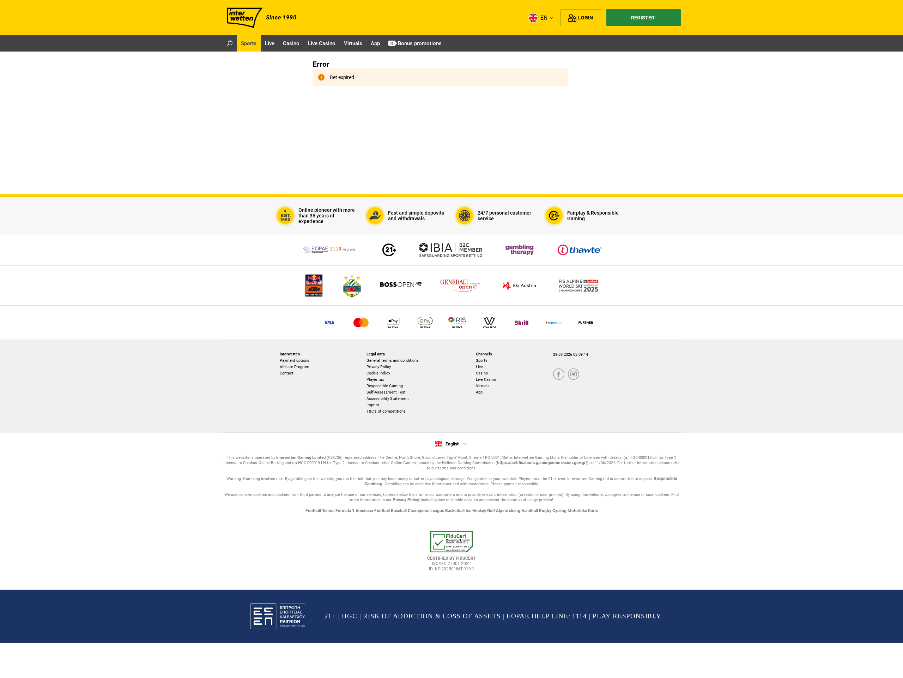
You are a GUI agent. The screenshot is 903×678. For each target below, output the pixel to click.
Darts (593, 510)
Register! (643, 17)
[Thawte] (580, 250)
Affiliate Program (294, 367)
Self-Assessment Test (386, 392)
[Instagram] (573, 374)
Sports (481, 360)
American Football (373, 510)
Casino (482, 373)
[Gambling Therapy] (519, 250)
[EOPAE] (329, 250)
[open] (451, 554)
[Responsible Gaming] (389, 250)
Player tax (375, 379)
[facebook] (558, 374)
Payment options (294, 360)
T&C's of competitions (386, 411)
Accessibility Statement (387, 398)
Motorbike (578, 510)
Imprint (372, 405)
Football (313, 510)
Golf (491, 510)
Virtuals (483, 386)
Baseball (399, 510)
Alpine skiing (508, 510)
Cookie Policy (378, 373)
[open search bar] (230, 43)
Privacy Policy (378, 367)
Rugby (545, 510)
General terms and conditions (392, 360)
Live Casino (486, 379)
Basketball (455, 510)
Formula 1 (345, 510)
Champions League (426, 510)
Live (479, 367)
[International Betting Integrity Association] (450, 250)
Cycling (560, 510)
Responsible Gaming (384, 386)
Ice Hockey (476, 510)
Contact (286, 373)
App (479, 392)
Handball (530, 510)
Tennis (328, 510)
